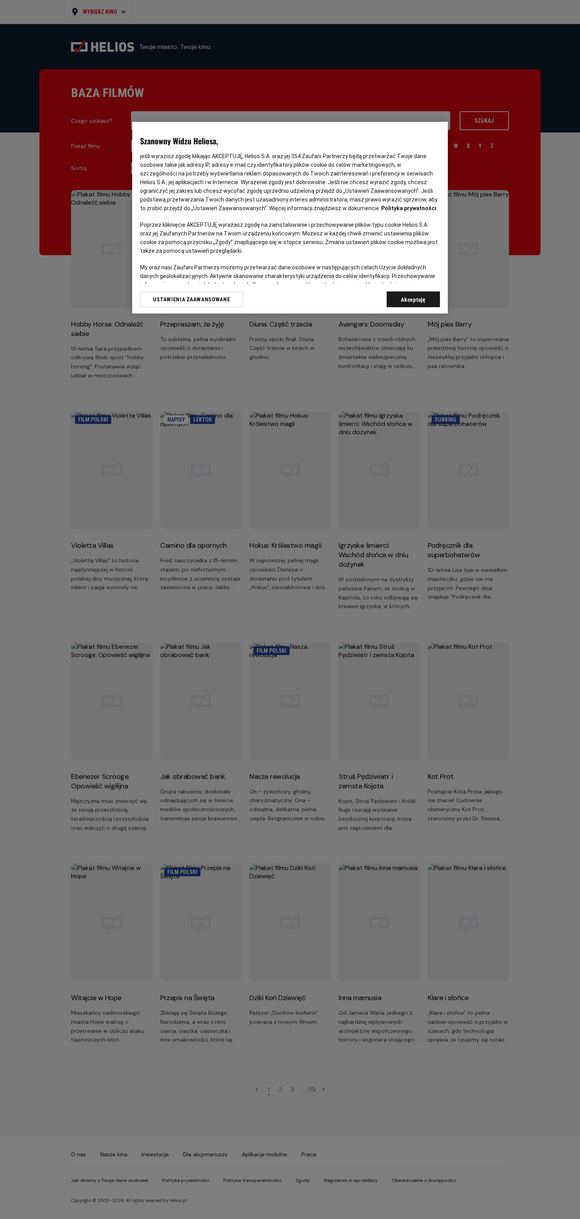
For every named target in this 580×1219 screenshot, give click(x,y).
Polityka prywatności (408, 208)
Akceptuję (413, 300)
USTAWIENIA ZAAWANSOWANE (191, 299)
